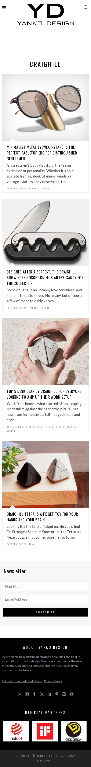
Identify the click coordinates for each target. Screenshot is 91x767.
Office (60, 426)
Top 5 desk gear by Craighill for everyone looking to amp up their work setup (44, 394)
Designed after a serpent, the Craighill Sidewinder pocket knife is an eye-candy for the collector (45, 277)
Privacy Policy (53, 681)
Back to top (44, 761)
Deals (50, 426)
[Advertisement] (45, 44)
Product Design (39, 188)
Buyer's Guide (34, 426)
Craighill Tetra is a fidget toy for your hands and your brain (42, 516)
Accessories (15, 426)
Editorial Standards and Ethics (22, 681)
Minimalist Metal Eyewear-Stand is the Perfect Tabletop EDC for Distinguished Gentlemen (42, 152)
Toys (32, 544)
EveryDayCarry (17, 188)
